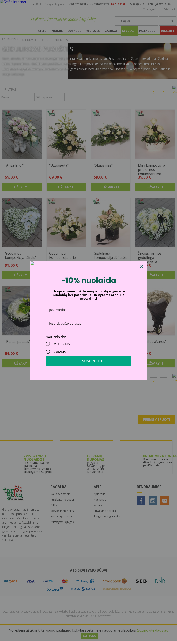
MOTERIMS (62, 344)
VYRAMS (60, 352)
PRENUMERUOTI (88, 361)
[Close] (141, 266)
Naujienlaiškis (56, 337)
